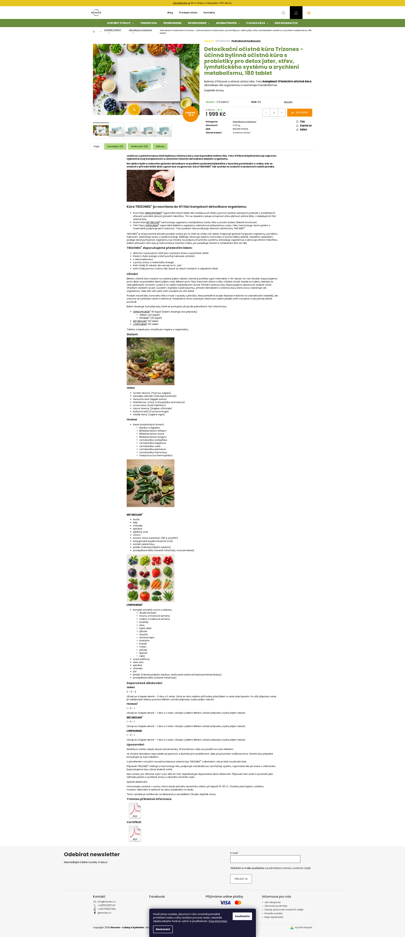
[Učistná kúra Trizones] (135, 810)
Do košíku (302, 112)
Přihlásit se (241, 878)
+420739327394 (107, 909)
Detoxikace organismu (244, 121)
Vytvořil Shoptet (303, 927)
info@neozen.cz (107, 901)
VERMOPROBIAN (153, 213)
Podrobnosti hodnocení (246, 41)
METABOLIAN (152, 222)
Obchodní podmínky (275, 906)
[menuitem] (170, 12)
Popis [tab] (96, 146)
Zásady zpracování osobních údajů (283, 909)
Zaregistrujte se (181, 3)
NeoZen (288, 102)
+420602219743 (106, 905)
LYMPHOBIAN (151, 225)
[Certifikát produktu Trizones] (135, 833)
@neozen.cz (104, 912)
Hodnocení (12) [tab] (139, 146)
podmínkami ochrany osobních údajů (289, 868)
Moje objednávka (273, 917)
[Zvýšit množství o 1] (281, 112)
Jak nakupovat (272, 902)
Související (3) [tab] (115, 146)
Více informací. (218, 921)
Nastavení (163, 929)
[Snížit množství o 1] (266, 112)
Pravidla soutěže (273, 913)
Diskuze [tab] (160, 146)
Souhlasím (242, 916)
